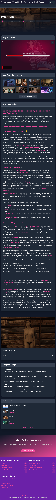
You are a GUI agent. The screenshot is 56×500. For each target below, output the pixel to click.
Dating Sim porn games (24, 386)
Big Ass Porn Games (34, 470)
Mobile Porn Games (35, 379)
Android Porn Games (41, 371)
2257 (17, 495)
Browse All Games (28, 451)
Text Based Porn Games (37, 381)
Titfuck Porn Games (36, 391)
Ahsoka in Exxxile (5, 483)
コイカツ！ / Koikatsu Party (8, 479)
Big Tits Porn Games (9, 386)
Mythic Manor (4, 481)
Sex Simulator (23, 391)
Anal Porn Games (33, 472)
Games (7, 6)
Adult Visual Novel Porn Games (24, 371)
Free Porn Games (37, 376)
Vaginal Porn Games (10, 394)
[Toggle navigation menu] (53, 2)
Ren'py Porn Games (22, 381)
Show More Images (28, 96)
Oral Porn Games (37, 389)
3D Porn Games (9, 371)
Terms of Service (31, 495)
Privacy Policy (22, 495)
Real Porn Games (9, 381)
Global (48, 376)
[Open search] (50, 2)
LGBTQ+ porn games (24, 389)
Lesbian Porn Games (10, 389)
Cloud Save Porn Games (25, 374)
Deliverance (4, 487)
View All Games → (28, 427)
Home (2, 6)
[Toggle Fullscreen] (52, 42)
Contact (38, 495)
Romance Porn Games (10, 391)
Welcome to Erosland (7, 485)
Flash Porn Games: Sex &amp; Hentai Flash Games (17, 376)
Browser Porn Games (10, 374)
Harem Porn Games (39, 386)
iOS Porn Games (22, 379)
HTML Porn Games (9, 379)
